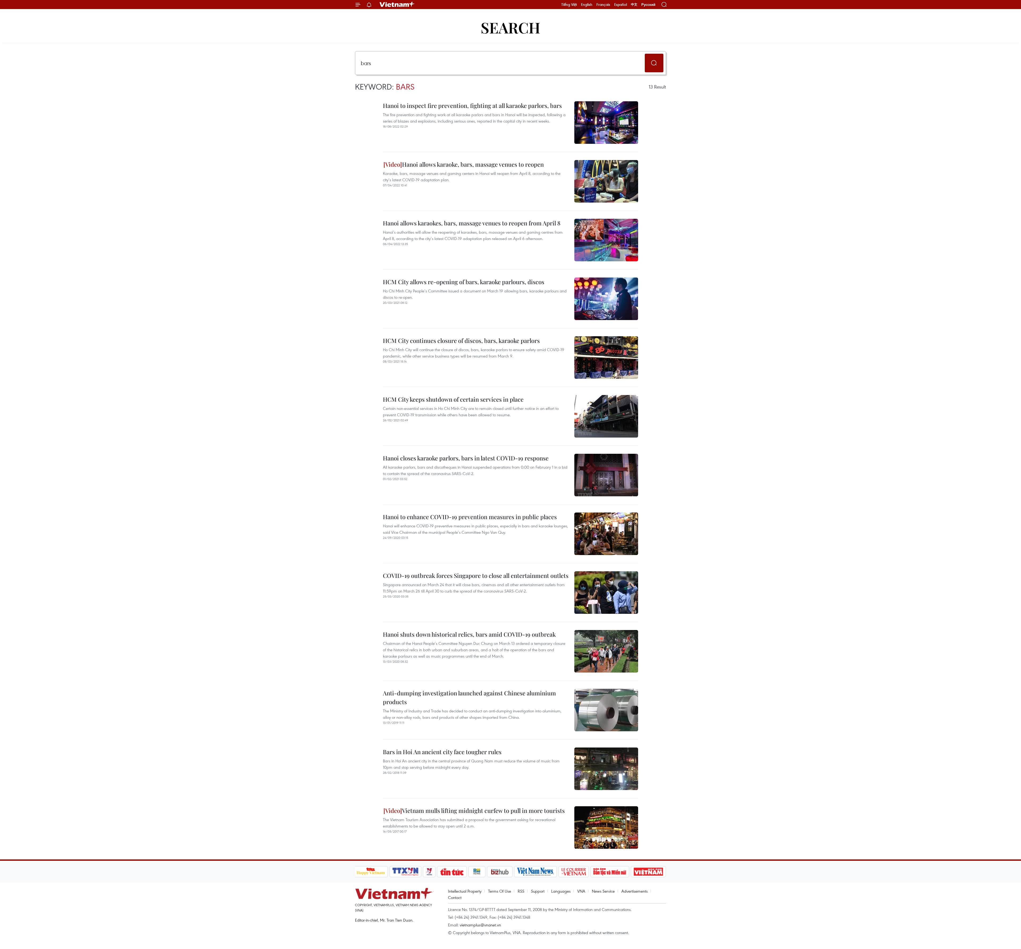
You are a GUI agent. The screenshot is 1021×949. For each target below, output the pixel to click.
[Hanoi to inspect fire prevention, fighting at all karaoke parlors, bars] (606, 122)
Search (510, 27)
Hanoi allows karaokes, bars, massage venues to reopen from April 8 (471, 223)
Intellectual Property (465, 891)
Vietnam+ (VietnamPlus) (397, 5)
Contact (455, 897)
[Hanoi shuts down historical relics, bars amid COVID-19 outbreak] (606, 651)
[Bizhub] (500, 871)
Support (538, 891)
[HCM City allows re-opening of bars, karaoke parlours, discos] (606, 299)
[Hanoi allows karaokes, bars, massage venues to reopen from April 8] (606, 240)
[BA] (648, 871)
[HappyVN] (371, 871)
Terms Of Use (499, 891)
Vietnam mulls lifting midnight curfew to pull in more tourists (483, 810)
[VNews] (429, 871)
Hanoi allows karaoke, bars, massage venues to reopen (473, 164)
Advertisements (634, 891)
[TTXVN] (405, 871)
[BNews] (477, 871)
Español (620, 4)
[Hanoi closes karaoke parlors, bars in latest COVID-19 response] (606, 475)
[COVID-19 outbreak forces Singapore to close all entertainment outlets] (606, 592)
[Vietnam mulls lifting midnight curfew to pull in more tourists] (606, 827)
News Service (603, 891)
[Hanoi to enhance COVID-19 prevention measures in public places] (606, 534)
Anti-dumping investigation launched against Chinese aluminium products (469, 697)
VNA (581, 891)
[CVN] (574, 871)
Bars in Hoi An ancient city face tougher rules (442, 752)
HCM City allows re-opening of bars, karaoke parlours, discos (463, 282)
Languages (561, 891)
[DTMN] (610, 871)
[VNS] (535, 871)
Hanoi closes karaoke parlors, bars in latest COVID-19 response (466, 458)
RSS (521, 891)
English (586, 4)
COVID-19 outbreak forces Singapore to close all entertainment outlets (475, 576)
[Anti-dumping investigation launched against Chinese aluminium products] (606, 710)
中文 (634, 4)
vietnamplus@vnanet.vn (480, 924)
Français (603, 4)
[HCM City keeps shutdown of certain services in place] (606, 416)
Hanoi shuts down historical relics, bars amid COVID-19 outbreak (469, 634)
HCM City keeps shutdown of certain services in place (453, 399)
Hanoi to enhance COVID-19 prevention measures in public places (470, 517)
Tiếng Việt (569, 4)
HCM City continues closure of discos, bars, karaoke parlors (461, 341)
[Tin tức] (452, 871)
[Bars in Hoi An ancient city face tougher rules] (606, 769)
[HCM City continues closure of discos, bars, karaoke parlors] (606, 357)
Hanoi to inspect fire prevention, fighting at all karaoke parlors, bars (472, 106)
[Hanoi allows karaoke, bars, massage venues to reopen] (606, 181)
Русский (648, 5)
